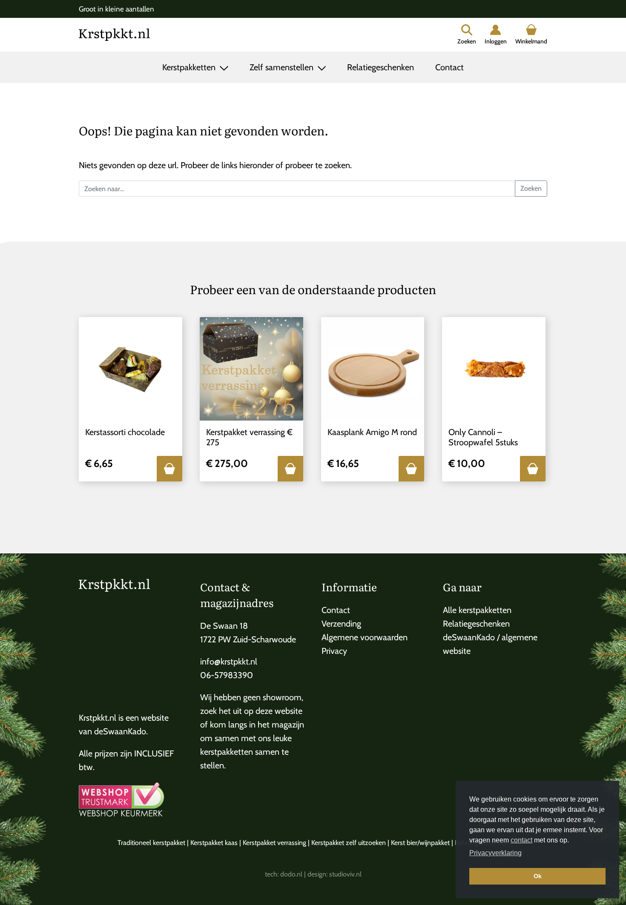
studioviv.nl (345, 874)
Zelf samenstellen (283, 67)
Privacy (334, 651)
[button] (169, 468)
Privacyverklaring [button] (495, 852)
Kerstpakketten (190, 67)
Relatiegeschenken (380, 67)
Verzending (341, 624)
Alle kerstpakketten (477, 610)
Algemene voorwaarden (365, 637)
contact (521, 840)
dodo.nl (291, 874)
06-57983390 (226, 675)
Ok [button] (538, 876)
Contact (449, 67)
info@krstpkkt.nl (228, 661)
